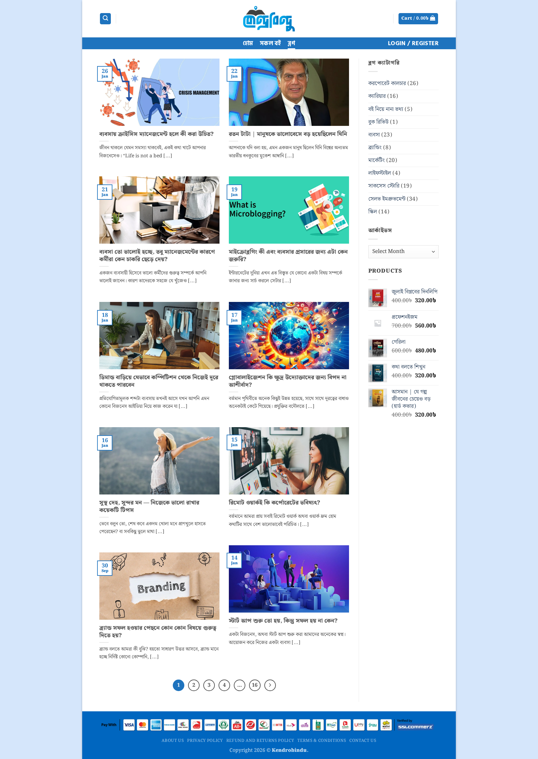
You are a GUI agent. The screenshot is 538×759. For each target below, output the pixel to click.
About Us (173, 740)
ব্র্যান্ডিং (375, 147)
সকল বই (270, 43)
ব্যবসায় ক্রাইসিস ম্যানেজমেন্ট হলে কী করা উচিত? (156, 134)
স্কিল (372, 212)
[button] (418, 18)
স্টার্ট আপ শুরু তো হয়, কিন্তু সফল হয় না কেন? (283, 621)
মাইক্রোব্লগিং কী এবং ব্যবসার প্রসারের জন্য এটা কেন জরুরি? (288, 255)
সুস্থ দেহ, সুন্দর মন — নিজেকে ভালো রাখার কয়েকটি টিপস (149, 506)
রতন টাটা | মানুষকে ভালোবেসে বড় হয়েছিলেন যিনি (288, 134)
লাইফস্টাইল (379, 173)
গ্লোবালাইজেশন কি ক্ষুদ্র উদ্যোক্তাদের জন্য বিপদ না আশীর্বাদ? (288, 381)
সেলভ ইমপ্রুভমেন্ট (386, 199)
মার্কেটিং (376, 160)
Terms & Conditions (321, 740)
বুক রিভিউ (378, 122)
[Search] (105, 18)
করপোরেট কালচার (387, 83)
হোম (248, 43)
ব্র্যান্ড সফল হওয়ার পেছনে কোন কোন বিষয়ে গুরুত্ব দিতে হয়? (157, 631)
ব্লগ (291, 43)
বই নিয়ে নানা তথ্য (385, 109)
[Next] (270, 685)
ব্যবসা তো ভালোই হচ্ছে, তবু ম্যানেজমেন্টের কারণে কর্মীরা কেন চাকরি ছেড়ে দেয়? (157, 255)
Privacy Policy (205, 740)
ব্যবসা (374, 135)
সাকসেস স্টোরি (383, 186)
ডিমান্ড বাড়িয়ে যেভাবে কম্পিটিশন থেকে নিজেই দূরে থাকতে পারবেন (158, 381)
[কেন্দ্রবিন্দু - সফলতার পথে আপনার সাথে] (269, 18)
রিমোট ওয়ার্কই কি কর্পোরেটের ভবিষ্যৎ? (274, 503)
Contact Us (362, 740)
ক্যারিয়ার (377, 96)
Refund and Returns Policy (260, 740)
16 (254, 685)
